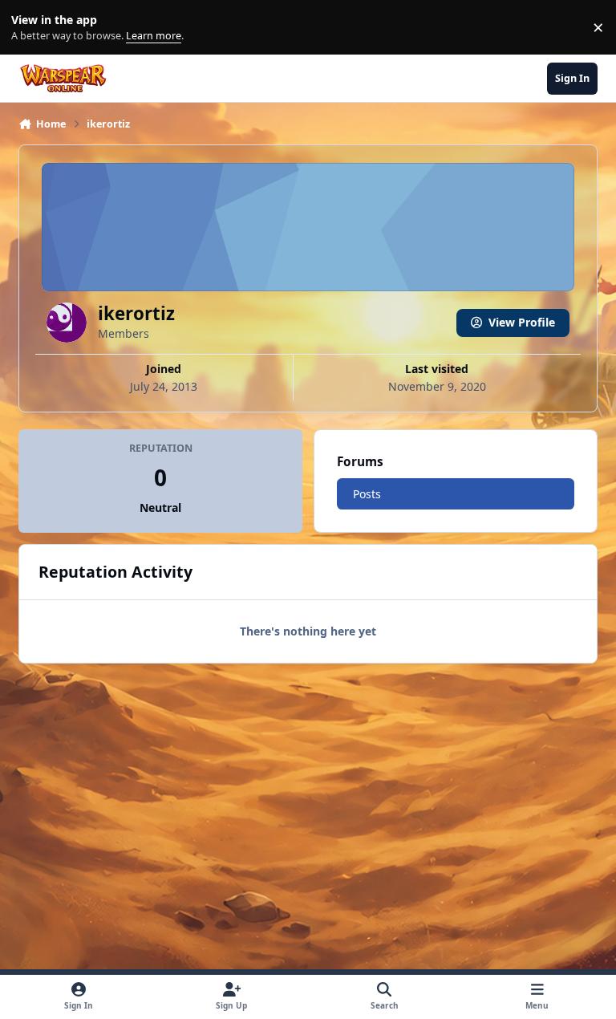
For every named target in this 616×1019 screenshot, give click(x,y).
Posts (367, 493)
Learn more (31, 27)
